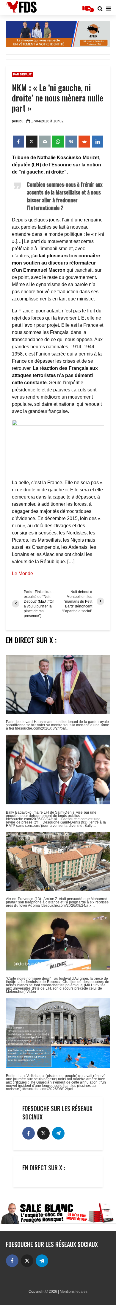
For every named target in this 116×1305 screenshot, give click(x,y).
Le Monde (22, 573)
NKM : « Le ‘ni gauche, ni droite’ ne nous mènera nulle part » (57, 98)
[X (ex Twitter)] (43, 1133)
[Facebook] (28, 1133)
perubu (17, 121)
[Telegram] (58, 1133)
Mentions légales (73, 1291)
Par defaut (22, 74)
